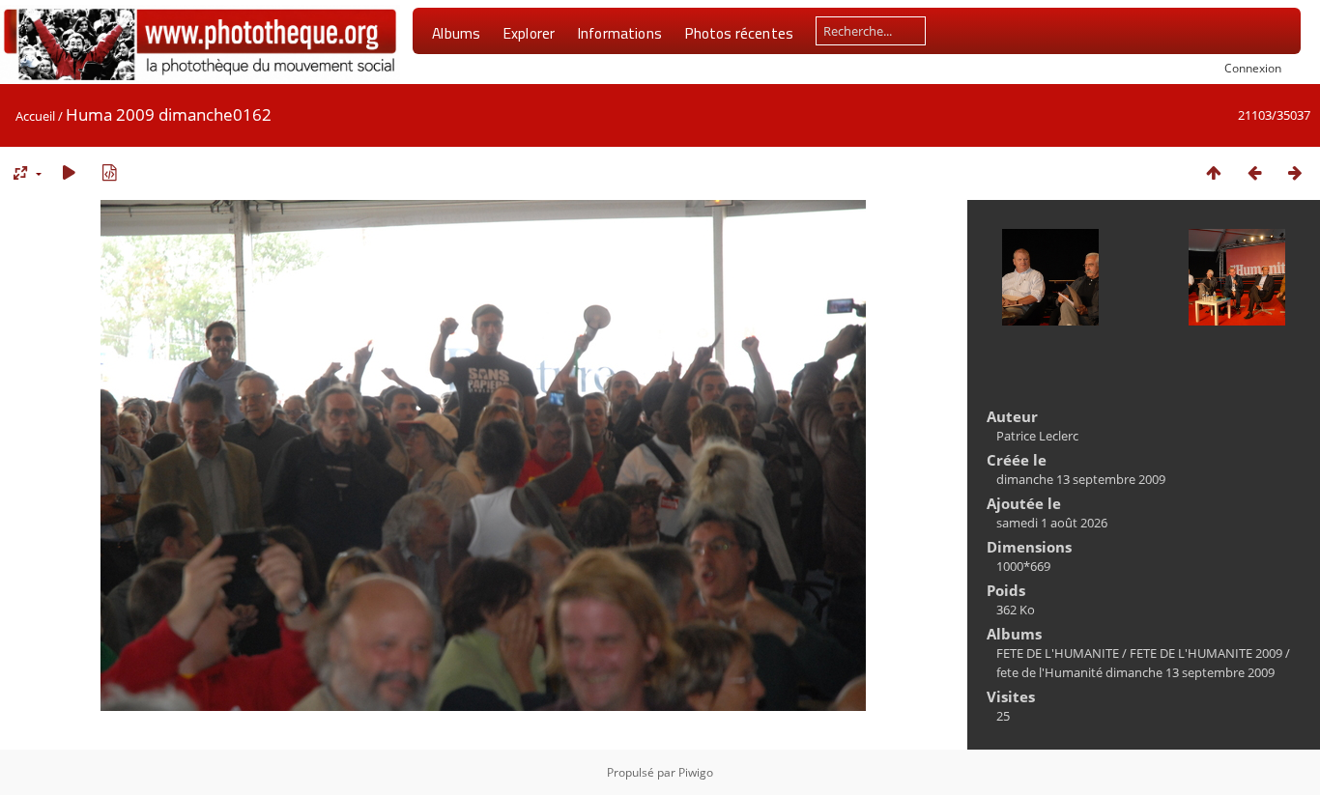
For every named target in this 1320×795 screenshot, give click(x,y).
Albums (456, 32)
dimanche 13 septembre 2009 (1080, 479)
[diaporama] (68, 172)
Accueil (35, 116)
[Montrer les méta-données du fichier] (109, 172)
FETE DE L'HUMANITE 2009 (1206, 653)
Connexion (1252, 67)
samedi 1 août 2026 (1051, 522)
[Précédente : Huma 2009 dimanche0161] (1254, 172)
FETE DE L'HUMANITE (1057, 653)
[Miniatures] (1213, 172)
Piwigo (695, 772)
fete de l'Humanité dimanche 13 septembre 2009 (1135, 672)
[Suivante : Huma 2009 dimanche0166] (1295, 172)
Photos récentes (738, 32)
